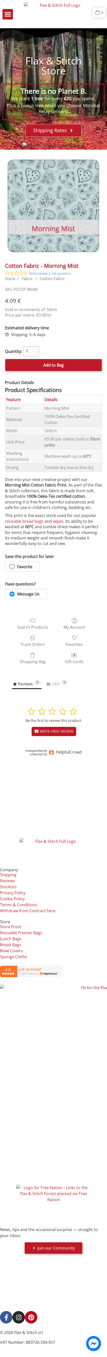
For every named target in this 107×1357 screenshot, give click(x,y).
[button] (7, 14)
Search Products (32, 627)
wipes (58, 521)
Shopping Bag (33, 661)
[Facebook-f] (6, 1317)
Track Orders (32, 644)
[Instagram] (18, 1317)
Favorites (74, 644)
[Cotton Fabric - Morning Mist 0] (53, 206)
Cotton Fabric (52, 278)
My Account (74, 627)
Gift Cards (74, 661)
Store (10, 278)
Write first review (56, 731)
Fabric (27, 278)
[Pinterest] (31, 1317)
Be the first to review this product (53, 720)
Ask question (61, 273)
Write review (38, 273)
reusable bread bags (24, 521)
